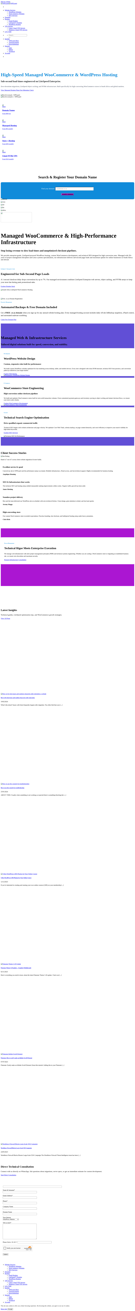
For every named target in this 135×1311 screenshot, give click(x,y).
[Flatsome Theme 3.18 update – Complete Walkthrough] (11, 964)
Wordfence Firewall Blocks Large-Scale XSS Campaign (16, 1148)
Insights (7, 39)
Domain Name (7, 1212)
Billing (11, 50)
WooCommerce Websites (16, 14)
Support (7, 46)
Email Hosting (13, 21)
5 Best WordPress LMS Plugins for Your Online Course (16, 878)
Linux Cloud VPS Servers (17, 28)
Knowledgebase (14, 44)
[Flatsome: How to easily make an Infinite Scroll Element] (11, 1054)
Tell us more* (7, 1223)
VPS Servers (9, 26)
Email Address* (8, 1195)
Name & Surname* (9, 1190)
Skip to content (5, 1)
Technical (12, 51)
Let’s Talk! (8, 32)
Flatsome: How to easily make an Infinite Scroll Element (16, 1058)
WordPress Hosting (15, 24)
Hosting (7, 19)
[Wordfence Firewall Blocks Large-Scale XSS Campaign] (19, 1144)
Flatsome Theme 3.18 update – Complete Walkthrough (16, 968)
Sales (10, 48)
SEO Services (13, 15)
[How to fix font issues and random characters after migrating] (23, 694)
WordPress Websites (15, 12)
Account (7, 53)
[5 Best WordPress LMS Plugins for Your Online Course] (19, 874)
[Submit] (9, 37)
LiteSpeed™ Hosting (15, 23)
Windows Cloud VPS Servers (18, 30)
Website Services (10, 10)
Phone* (5, 1201)
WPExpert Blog (14, 41)
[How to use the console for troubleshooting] (15, 784)
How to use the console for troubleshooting (12, 788)
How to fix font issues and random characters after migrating (18, 697)
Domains (7, 17)
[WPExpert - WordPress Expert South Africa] (9, 3)
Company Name (8, 1206)
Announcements (14, 42)
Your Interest (7, 1217)
